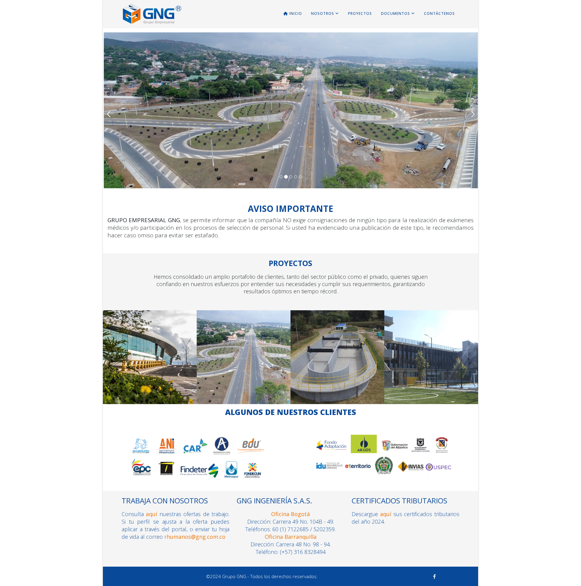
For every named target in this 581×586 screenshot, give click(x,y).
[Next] (472, 110)
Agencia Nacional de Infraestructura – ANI (243, 364)
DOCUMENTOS (395, 13)
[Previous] (110, 110)
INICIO (295, 13)
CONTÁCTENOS (439, 13)
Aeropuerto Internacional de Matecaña (150, 364)
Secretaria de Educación (431, 364)
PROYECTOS (360, 13)
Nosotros (322, 13)
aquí (151, 514)
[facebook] (434, 576)
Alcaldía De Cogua (337, 364)
